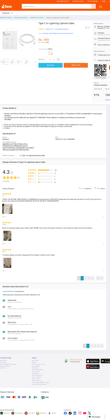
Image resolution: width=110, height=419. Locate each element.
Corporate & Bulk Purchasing (8, 364)
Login (103, 1)
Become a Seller (78, 1)
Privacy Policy (36, 371)
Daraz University (36, 377)
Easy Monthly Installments (39, 384)
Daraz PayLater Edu (37, 375)
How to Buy (3, 362)
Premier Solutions (100, 85)
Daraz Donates (36, 366)
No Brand (45, 33)
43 (98, 278)
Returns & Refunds (5, 366)
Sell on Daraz (35, 379)
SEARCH (93, 6)
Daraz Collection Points (38, 364)
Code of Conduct (36, 380)
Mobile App (35, 373)
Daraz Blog (35, 368)
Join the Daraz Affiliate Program (41, 382)
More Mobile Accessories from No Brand (61, 33)
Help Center (3, 360)
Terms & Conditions (37, 369)
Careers (34, 362)
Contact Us (3, 368)
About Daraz (35, 360)
